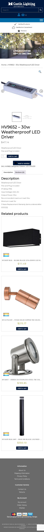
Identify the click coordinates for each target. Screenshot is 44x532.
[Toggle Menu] (41, 20)
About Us (22, 470)
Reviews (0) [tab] (19, 172)
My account (22, 502)
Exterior (22, 166)
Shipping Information (22, 473)
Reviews (24, 31)
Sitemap (23, 525)
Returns (22, 492)
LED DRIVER (30, 166)
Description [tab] (8, 172)
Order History (22, 505)
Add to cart (12, 156)
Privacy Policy (22, 476)
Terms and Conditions (22, 479)
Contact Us (22, 489)
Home (3, 65)
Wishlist (22, 508)
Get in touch (31, 527)
